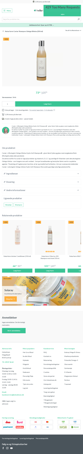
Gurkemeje (68, 368)
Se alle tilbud (27, 356)
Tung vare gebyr (49, 392)
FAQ (45, 352)
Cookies (46, 372)
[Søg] (78, 19)
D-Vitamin (67, 372)
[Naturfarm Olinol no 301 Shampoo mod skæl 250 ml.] (50, 235)
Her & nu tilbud (28, 352)
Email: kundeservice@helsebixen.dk (10, 393)
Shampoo (18, 205)
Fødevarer (26, 372)
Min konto (26, 380)
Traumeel (67, 384)
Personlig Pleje (28, 376)
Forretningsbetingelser (51, 364)
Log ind (25, 388)
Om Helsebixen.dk (50, 380)
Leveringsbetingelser (51, 388)
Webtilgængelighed (50, 407)
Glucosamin (68, 364)
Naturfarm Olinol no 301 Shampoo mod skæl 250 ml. (50, 257)
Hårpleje (8, 205)
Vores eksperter (49, 376)
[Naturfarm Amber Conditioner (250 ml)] (17, 235)
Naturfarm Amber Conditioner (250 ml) (17, 256)
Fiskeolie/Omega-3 (71, 360)
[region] (41, 60)
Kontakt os (47, 356)
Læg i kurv (48, 104)
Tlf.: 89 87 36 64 (7, 362)
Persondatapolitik (50, 368)
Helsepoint (47, 384)
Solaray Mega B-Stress (72, 352)
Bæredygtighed (49, 396)
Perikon (67, 380)
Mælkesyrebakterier (71, 356)
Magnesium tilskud (71, 376)
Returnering (48, 360)
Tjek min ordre (28, 384)
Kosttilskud (27, 368)
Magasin (26, 364)
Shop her (9, 299)
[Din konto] (40, 11)
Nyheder (26, 360)
